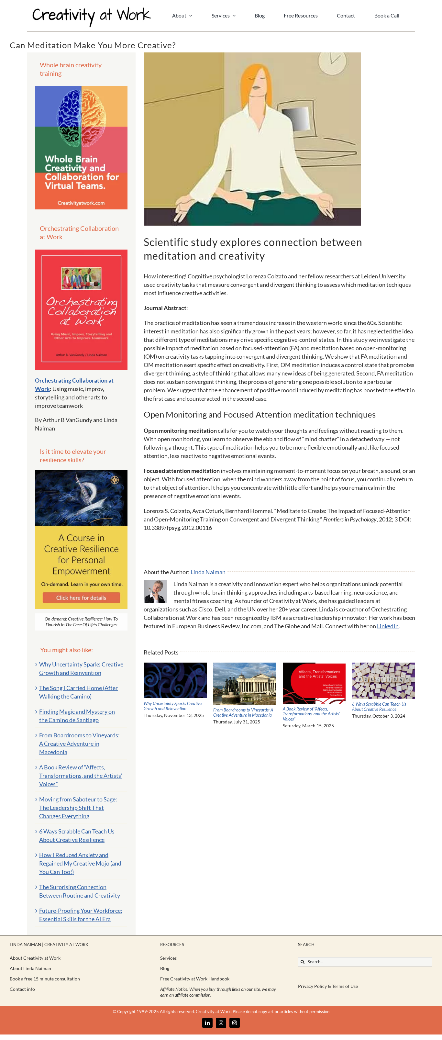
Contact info (22, 989)
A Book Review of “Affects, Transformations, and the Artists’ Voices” (311, 713)
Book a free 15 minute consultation (45, 978)
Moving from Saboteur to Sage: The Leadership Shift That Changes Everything (78, 808)
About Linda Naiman (30, 968)
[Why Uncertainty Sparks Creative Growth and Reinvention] (175, 666)
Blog (164, 968)
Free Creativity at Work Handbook (194, 978)
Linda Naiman (208, 572)
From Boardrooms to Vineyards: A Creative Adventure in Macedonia (243, 712)
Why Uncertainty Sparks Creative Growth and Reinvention (173, 706)
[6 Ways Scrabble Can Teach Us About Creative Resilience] (383, 666)
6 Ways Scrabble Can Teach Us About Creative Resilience (379, 706)
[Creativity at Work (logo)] (91, 9)
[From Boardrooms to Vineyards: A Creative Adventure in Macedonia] (244, 666)
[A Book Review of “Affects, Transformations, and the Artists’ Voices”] (314, 666)
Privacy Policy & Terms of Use (328, 986)
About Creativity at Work (35, 958)
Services (168, 958)
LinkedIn (388, 626)
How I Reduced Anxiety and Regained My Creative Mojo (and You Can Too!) (80, 863)
